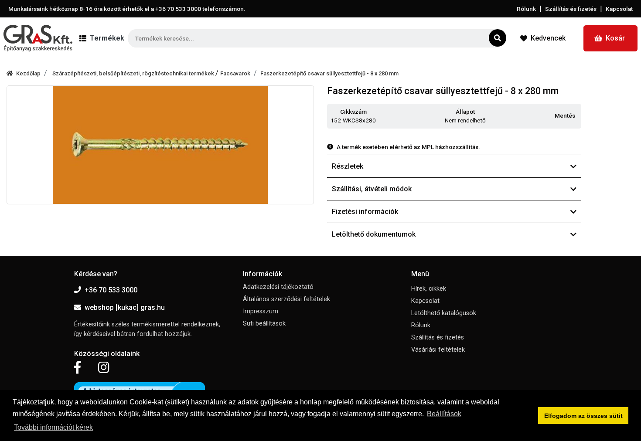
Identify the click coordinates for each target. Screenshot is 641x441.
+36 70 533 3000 (111, 290)
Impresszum (260, 311)
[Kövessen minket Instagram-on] (103, 367)
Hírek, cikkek (428, 288)
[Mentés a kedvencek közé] (577, 116)
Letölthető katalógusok (443, 313)
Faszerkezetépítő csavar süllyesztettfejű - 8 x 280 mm (329, 73)
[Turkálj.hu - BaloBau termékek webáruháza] (37, 38)
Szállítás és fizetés (571, 8)
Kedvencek (548, 38)
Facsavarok (235, 73)
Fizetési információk (365, 211)
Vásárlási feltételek (438, 349)
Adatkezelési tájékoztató (278, 287)
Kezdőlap (28, 73)
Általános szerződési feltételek (286, 299)
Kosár (615, 38)
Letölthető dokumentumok (374, 234)
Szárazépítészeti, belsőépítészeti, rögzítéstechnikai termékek (133, 73)
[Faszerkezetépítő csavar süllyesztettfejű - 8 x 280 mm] (160, 144)
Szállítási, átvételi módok (372, 189)
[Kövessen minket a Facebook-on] (77, 367)
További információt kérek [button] (53, 427)
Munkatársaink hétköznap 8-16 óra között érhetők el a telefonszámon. (126, 8)
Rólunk (526, 8)
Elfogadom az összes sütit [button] (583, 415)
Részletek (347, 166)
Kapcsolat (619, 8)
